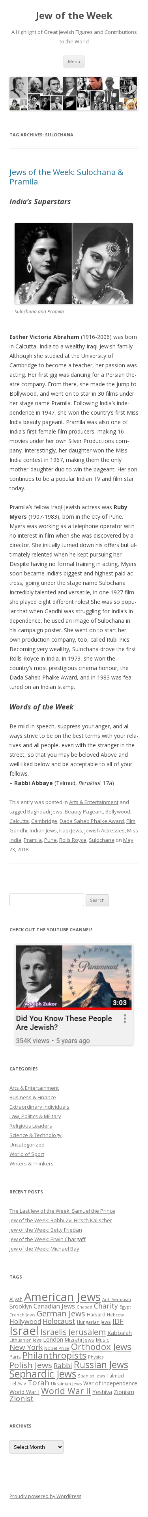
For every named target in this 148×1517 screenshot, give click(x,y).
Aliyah (15, 1299)
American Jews (62, 1296)
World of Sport (26, 1154)
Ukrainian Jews (66, 1384)
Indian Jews (43, 830)
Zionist (21, 1398)
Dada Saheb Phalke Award (92, 821)
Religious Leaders (30, 1125)
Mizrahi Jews (79, 1339)
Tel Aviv (17, 1383)
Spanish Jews (91, 1376)
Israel (24, 1330)
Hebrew (115, 1315)
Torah (38, 1382)
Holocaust (59, 1321)
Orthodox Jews (101, 1346)
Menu (74, 61)
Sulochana (101, 839)
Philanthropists (54, 1355)
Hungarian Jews (94, 1322)
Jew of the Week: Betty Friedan (45, 1229)
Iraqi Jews (70, 830)
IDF (118, 1321)
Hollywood (25, 1321)
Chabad (84, 1307)
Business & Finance (32, 1097)
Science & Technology (35, 1135)
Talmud (115, 1375)
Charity (106, 1305)
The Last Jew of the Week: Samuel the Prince (62, 1210)
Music (102, 1339)
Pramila (33, 839)
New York (26, 1347)
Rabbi (63, 1365)
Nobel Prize (56, 1348)
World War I (24, 1392)
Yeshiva (102, 1392)
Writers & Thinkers (31, 1163)
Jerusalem (87, 1331)
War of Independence (110, 1383)
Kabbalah (119, 1332)
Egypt (125, 1307)
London (53, 1339)
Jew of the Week (74, 15)
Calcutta (19, 821)
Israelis (53, 1331)
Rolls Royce (72, 839)
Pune (50, 839)
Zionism (124, 1392)
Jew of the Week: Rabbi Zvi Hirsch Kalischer (60, 1220)
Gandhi (18, 830)
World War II (66, 1390)
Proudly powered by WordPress (45, 1496)
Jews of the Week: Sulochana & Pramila (66, 177)
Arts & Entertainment (93, 802)
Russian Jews (101, 1364)
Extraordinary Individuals (39, 1106)
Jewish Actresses (104, 830)
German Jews (61, 1313)
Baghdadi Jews (44, 811)
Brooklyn (20, 1306)
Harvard (96, 1314)
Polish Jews (30, 1364)
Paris (15, 1356)
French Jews (22, 1315)
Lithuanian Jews (25, 1340)
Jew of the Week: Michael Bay (44, 1248)
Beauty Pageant (84, 811)
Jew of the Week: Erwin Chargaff (47, 1239)
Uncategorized (27, 1144)
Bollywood (117, 811)
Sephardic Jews (42, 1373)
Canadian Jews (54, 1306)
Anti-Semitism (116, 1299)
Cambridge (44, 821)
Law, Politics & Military (35, 1116)
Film (130, 821)
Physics (95, 1357)
